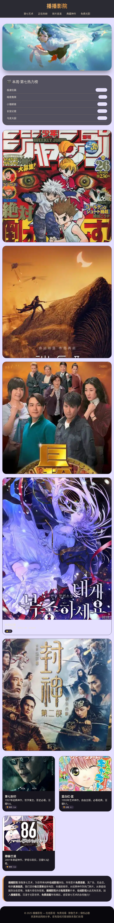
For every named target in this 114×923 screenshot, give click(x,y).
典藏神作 (71, 13)
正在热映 (43, 13)
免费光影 (85, 13)
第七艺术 (28, 13)
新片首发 (57, 13)
